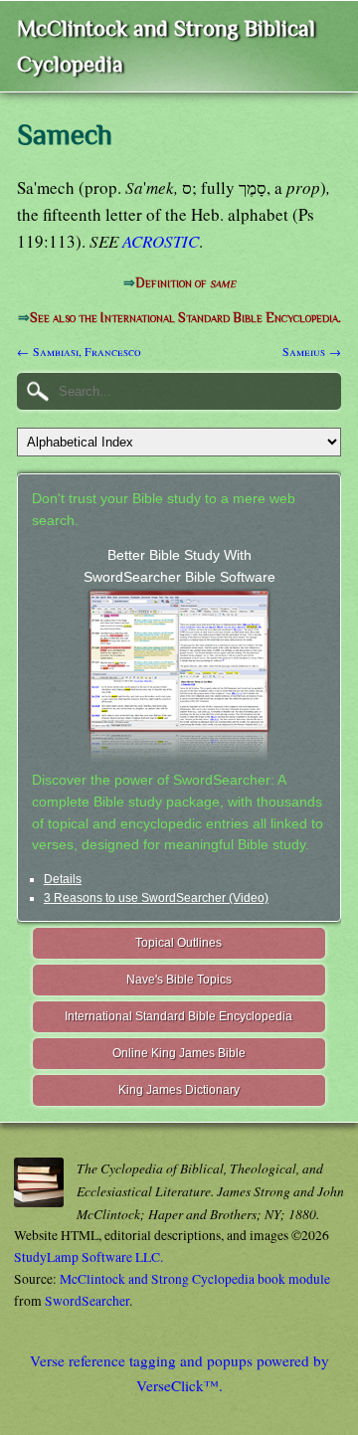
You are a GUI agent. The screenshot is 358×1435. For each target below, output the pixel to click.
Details (63, 879)
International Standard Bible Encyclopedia (178, 1016)
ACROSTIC (160, 241)
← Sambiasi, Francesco (79, 351)
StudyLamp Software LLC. (88, 1257)
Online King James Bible (179, 1053)
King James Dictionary (179, 1090)
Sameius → (311, 351)
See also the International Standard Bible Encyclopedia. (185, 317)
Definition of (185, 282)
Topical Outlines (178, 943)
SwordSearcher (87, 1301)
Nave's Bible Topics (179, 980)
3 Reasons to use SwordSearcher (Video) (156, 898)
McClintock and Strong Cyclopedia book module (195, 1279)
